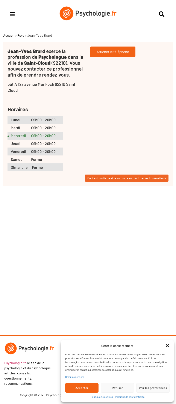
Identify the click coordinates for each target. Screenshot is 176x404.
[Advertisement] (41, 265)
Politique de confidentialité (129, 396)
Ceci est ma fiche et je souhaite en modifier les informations (126, 178)
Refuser (117, 388)
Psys (20, 35)
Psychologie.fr (15, 363)
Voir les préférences (153, 388)
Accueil (8, 35)
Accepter (81, 388)
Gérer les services (74, 376)
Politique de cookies (102, 396)
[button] (167, 346)
